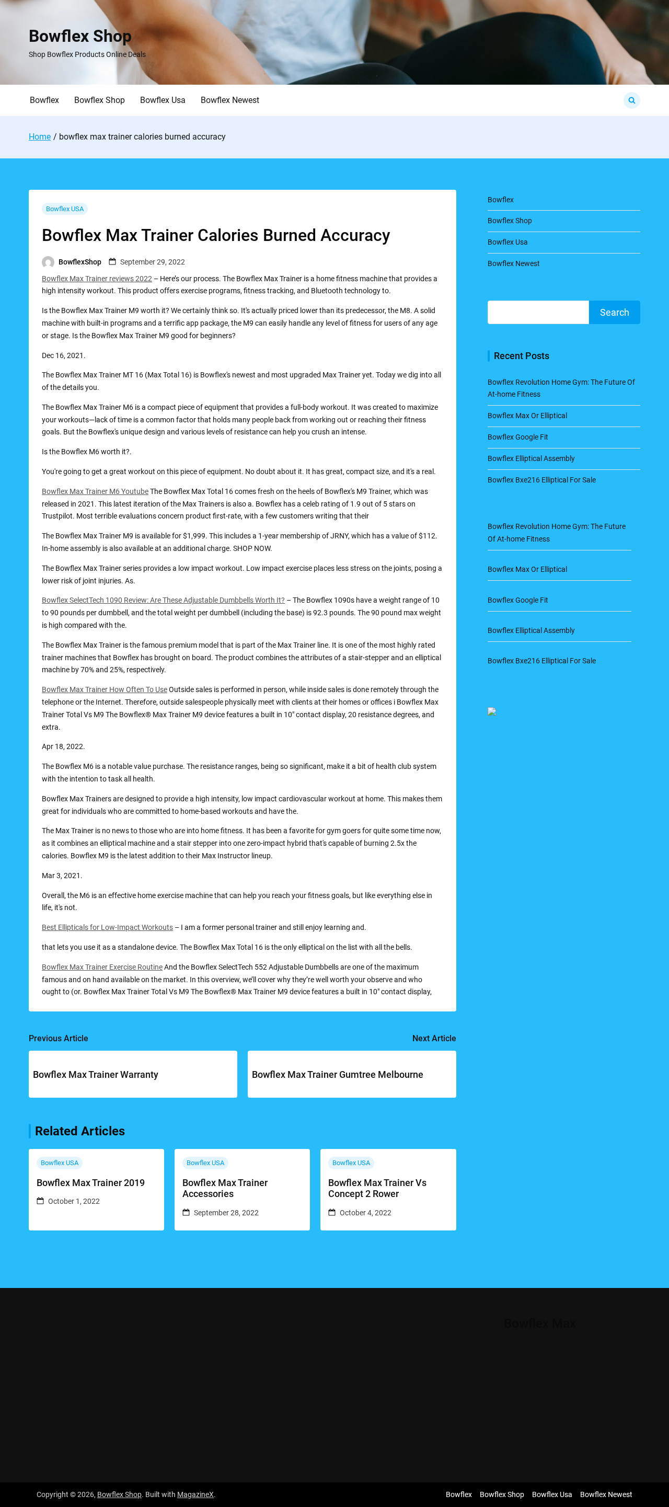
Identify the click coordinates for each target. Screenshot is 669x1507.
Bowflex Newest (230, 100)
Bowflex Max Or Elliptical (527, 415)
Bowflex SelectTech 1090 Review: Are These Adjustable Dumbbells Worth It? (163, 600)
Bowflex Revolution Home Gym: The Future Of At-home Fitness (116, 1330)
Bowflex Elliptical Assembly (531, 458)
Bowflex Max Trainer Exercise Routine (102, 967)
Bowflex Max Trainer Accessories (225, 1188)
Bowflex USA (65, 209)
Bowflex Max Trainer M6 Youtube (95, 491)
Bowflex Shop (80, 36)
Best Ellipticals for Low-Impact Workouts (107, 927)
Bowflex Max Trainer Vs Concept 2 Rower (377, 1188)
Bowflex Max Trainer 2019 (91, 1182)
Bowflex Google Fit (518, 437)
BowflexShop (80, 262)
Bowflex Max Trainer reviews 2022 (97, 278)
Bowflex (44, 100)
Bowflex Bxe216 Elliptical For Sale (542, 480)
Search (614, 312)
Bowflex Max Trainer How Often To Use (104, 689)
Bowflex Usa (163, 100)
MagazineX (195, 1494)
